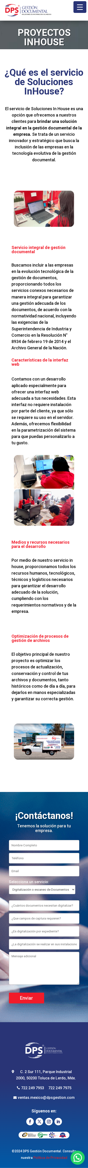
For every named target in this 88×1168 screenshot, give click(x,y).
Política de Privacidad (50, 1158)
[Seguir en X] (39, 1121)
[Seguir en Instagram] (49, 1121)
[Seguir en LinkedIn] (58, 1121)
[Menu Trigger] (79, 7)
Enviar (26, 998)
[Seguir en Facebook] (30, 1121)
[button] (78, 1158)
